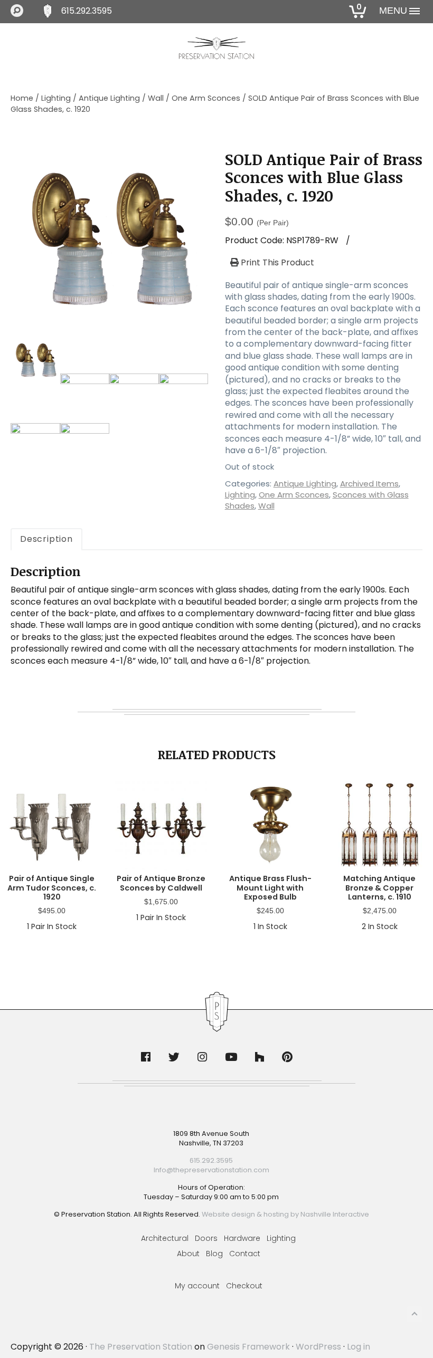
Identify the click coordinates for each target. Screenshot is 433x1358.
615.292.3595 (86, 11)
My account (197, 1285)
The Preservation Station (140, 1347)
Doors (206, 1238)
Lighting (56, 98)
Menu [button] (393, 10)
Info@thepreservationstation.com (211, 1169)
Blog (214, 1253)
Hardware (242, 1238)
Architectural (165, 1238)
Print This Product (276, 263)
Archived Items (369, 483)
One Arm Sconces (206, 98)
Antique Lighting (109, 98)
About (188, 1253)
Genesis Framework (248, 1347)
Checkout (244, 1285)
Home (22, 98)
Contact (244, 1253)
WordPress (318, 1347)
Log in (358, 1347)
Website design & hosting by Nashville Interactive (285, 1214)
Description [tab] (46, 539)
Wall (156, 98)
